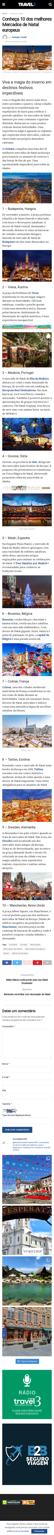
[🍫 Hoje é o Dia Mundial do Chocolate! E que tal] (27, 1331)
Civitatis (9, 148)
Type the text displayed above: (16, 1115)
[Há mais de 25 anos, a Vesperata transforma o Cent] (27, 1230)
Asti (34, 462)
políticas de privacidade (18, 1531)
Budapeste (8, 241)
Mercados (35, 945)
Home (4, 14)
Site (4, 1090)
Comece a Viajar (16, 14)
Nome (6, 1063)
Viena (35, 292)
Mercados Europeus (35, 949)
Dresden (7, 840)
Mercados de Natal (13, 949)
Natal (6, 953)
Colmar (6, 687)
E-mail (6, 1077)
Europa (24, 945)
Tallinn (38, 769)
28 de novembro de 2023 (16, 41)
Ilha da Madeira (39, 378)
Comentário (8, 1026)
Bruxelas (7, 619)
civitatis (13, 945)
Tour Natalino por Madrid (31, 563)
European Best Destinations (19, 390)
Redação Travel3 (19, 37)
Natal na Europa (20, 953)
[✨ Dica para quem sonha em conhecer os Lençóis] (27, 1281)
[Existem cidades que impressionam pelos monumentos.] (27, 1179)
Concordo (39, 1531)
